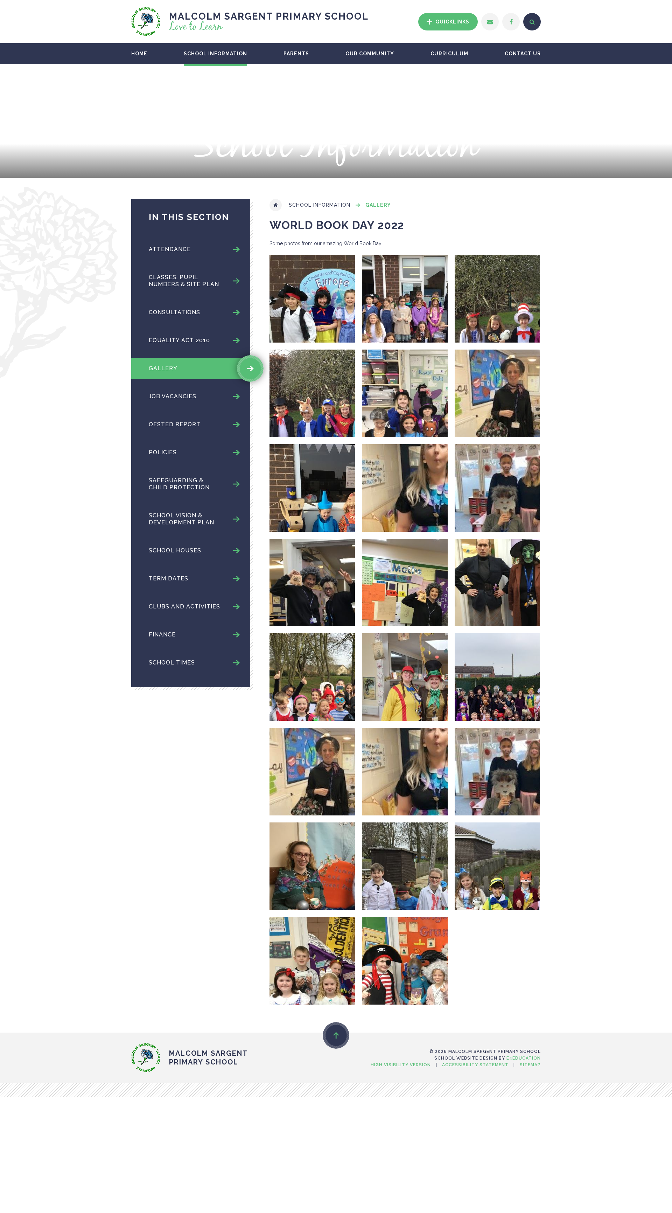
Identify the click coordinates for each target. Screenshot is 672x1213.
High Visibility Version (401, 1064)
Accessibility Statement (475, 1064)
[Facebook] (511, 21)
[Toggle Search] (532, 21)
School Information (319, 205)
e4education (523, 1058)
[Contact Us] (490, 21)
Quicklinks (451, 22)
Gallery (378, 205)
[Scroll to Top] (336, 1035)
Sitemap (530, 1064)
